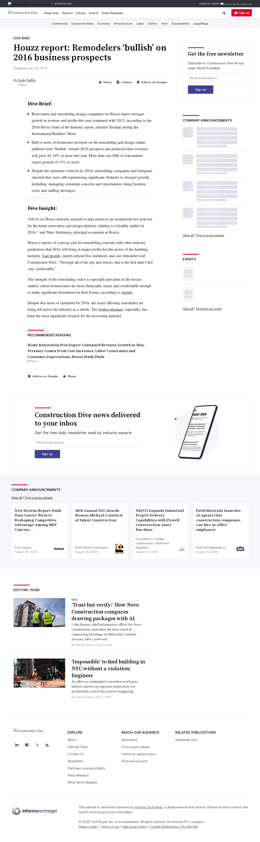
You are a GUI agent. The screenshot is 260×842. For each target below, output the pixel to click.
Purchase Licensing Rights (86, 768)
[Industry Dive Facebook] (27, 745)
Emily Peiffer (27, 80)
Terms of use (110, 827)
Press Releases (112, 13)
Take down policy (134, 827)
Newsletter (75, 761)
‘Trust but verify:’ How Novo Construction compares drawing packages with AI (105, 611)
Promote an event (209, 309)
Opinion (67, 13)
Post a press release (210, 235)
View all (188, 235)
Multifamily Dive (63, 3)
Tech (164, 23)
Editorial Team (78, 747)
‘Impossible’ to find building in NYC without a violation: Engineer (108, 668)
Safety (152, 23)
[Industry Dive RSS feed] (47, 745)
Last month (51, 255)
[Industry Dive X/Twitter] (37, 745)
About (72, 740)
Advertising (129, 740)
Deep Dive (51, 13)
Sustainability (180, 23)
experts (126, 292)
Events (94, 13)
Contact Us (76, 754)
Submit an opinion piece (138, 754)
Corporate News (83, 23)
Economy (104, 23)
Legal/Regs (200, 23)
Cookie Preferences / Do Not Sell (174, 827)
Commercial (59, 23)
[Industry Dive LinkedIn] (16, 745)
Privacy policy (88, 827)
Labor (140, 23)
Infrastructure (123, 23)
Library (81, 13)
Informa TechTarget (149, 807)
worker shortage (110, 309)
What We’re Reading (82, 782)
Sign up (244, 12)
